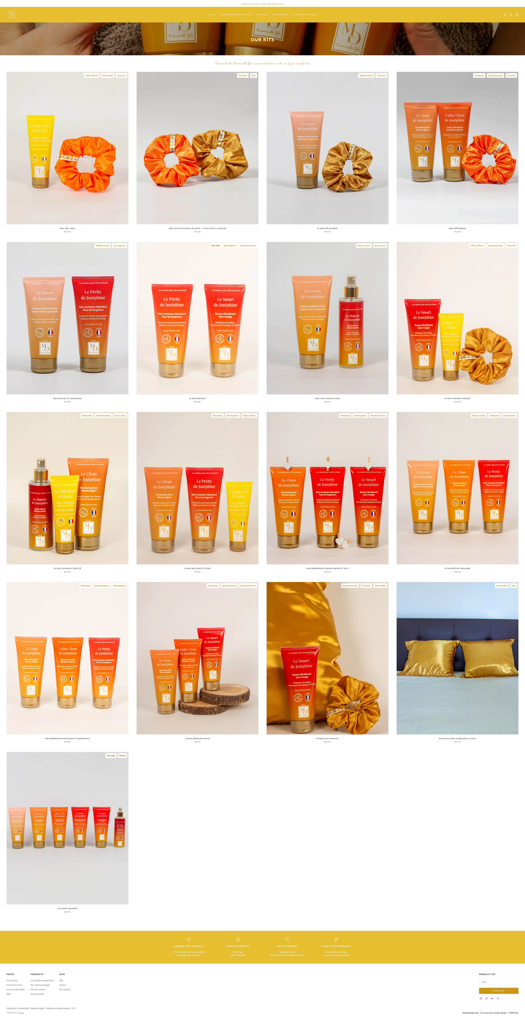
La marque (262, 15)
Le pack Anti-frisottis (327, 738)
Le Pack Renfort (197, 398)
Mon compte (64, 989)
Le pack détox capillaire (457, 568)
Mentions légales (37, 1008)
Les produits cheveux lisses (42, 980)
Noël (9, 994)
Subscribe (498, 991)
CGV (73, 1008)
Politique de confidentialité (18, 1008)
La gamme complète (67, 908)
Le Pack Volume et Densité (67, 568)
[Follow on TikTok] (486, 998)
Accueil (212, 15)
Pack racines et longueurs (67, 398)
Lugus (21, 1013)
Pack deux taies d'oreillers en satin (457, 738)
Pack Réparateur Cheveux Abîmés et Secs (327, 568)
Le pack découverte (327, 228)
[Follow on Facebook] (498, 998)
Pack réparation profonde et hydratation (67, 738)
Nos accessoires (37, 994)
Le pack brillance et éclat (197, 568)
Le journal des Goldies (305, 15)
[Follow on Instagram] (480, 998)
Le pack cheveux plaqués (458, 398)
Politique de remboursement (58, 1008)
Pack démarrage (457, 228)
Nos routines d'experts (40, 985)
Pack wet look (67, 228)
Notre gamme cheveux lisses (236, 15)
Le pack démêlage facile (197, 738)
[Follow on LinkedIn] (492, 998)
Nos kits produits (38, 989)
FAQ (61, 980)
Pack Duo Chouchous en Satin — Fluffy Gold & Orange (197, 228)
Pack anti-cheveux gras (327, 398)
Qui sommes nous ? (15, 985)
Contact (62, 985)
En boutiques (280, 15)
